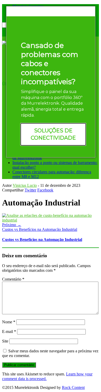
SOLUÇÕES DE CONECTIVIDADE (53, 134)
